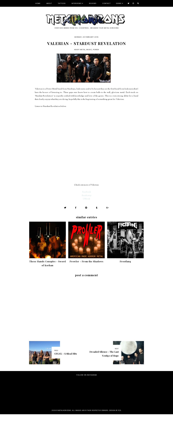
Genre (119, 3)
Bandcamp (86, 195)
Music (89, 49)
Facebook (86, 192)
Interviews (76, 3)
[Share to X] (65, 207)
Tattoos (62, 3)
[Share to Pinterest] (86, 207)
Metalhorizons (64, 410)
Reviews (92, 3)
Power (96, 49)
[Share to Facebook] (75, 207)
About (49, 3)
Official (86, 198)
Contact (106, 3)
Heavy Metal (79, 49)
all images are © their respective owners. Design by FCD (96, 410)
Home (37, 3)
